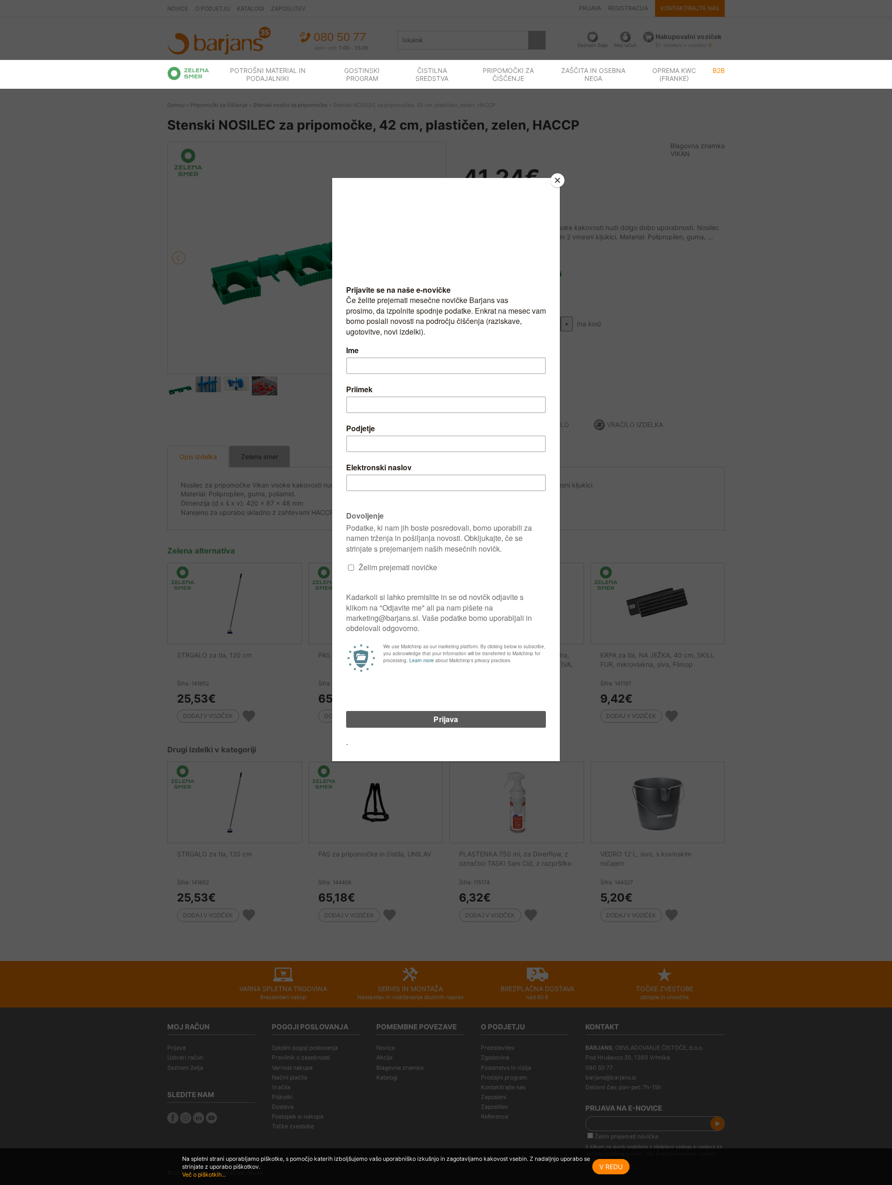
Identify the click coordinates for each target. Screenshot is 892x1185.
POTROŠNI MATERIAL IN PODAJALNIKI (268, 74)
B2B (719, 70)
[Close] (557, 180)
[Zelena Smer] (188, 73)
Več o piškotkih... (204, 1174)
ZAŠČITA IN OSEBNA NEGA (593, 74)
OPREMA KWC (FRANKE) (674, 74)
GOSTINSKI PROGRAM (362, 74)
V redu (611, 1167)
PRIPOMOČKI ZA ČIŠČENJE (508, 74)
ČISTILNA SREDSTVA (431, 74)
